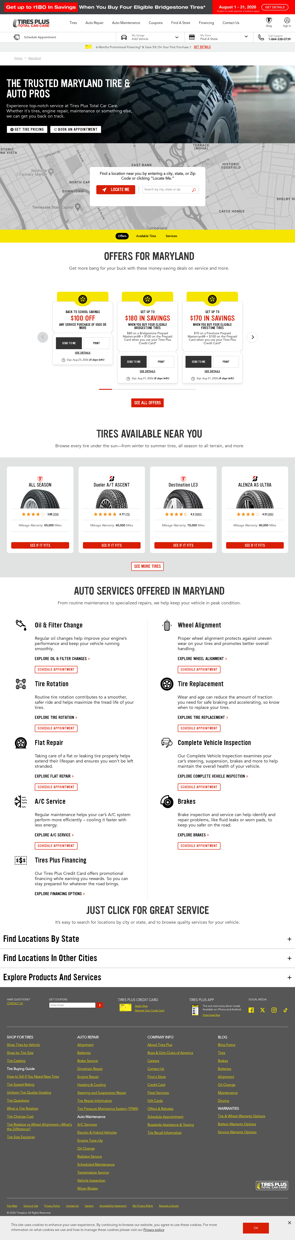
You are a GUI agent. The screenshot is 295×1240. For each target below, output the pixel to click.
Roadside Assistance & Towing (171, 1125)
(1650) (198, 514)
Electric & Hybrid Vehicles (97, 1133)
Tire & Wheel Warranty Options (241, 1116)
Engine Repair (88, 1077)
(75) (127, 514)
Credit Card (156, 1085)
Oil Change (86, 1149)
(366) (270, 514)
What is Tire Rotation (22, 1109)
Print (96, 343)
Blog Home (226, 1045)
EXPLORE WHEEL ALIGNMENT (201, 658)
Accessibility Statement (113, 1206)
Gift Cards (155, 1101)
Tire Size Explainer (21, 1137)
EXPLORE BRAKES (192, 835)
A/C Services (87, 1125)
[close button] (289, 1223)
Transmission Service (93, 1173)
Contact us (15, 1003)
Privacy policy (153, 1230)
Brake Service (87, 1061)
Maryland (34, 58)
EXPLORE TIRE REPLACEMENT (201, 717)
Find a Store (194, 190)
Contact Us (156, 1069)
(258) (56, 514)
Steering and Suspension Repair (101, 1093)
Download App (211, 1015)
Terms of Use (30, 1206)
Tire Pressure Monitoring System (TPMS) (107, 1109)
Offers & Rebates (160, 1109)
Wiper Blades (87, 1189)
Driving (223, 1101)
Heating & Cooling (91, 1085)
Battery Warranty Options (237, 1124)
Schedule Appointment (165, 1117)
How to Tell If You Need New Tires (33, 1077)
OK (256, 1228)
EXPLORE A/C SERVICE (53, 835)
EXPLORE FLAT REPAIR (53, 776)
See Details (82, 353)
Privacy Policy (52, 1206)
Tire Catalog (16, 1061)
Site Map (12, 1206)
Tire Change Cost (20, 1117)
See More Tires (147, 566)
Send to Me (69, 343)
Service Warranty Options (237, 1132)
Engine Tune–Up (90, 1141)
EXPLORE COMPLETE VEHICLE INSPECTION (211, 776)
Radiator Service (89, 1157)
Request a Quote (169, 1206)
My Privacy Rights (143, 1206)
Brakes (223, 1061)
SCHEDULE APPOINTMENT (56, 669)
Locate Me (120, 189)
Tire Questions (18, 1101)
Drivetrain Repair (90, 1069)
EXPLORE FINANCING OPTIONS (58, 893)
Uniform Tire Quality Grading (29, 1093)
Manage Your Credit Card (149, 1010)
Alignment (85, 1045)
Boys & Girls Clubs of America (170, 1053)
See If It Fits (40, 545)
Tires (221, 1053)
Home (18, 58)
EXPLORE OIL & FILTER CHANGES (61, 658)
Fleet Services (158, 1093)
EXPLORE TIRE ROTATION (54, 717)
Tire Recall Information (165, 1133)
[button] (73, 23)
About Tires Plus (160, 1045)
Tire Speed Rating (20, 1085)
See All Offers (147, 403)
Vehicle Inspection (91, 1181)
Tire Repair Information (94, 1101)
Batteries (84, 1053)
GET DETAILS (202, 47)
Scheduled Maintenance (96, 1165)
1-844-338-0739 (279, 39)
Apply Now (141, 1006)
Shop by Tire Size (20, 1053)
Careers (153, 1061)
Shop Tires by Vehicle (23, 1045)
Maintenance (228, 1093)
